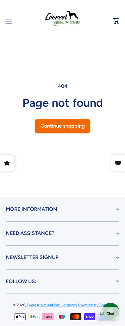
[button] (116, 21)
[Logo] (62, 21)
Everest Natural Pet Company (52, 305)
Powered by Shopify (95, 305)
